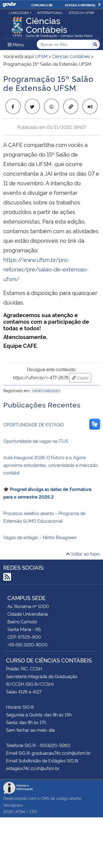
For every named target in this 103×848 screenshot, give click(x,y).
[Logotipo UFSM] (17, 25)
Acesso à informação (82, 5)
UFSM (19, 811)
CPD (33, 811)
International (50, 12)
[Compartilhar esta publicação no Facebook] (13, 106)
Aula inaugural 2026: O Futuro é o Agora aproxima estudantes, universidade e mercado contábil (50, 465)
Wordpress (13, 805)
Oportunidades (46, 390)
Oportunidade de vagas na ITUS (35, 441)
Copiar (83, 377)
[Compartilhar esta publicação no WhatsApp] (51, 106)
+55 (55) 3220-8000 (27, 644)
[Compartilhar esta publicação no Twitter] (32, 106)
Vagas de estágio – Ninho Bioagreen (40, 537)
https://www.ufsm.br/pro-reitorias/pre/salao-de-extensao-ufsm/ (45, 269)
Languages (19, 12)
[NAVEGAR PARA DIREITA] (99, 4)
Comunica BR (41, 5)
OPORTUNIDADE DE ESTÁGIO (33, 424)
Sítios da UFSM (81, 12)
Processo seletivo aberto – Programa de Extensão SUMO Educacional (44, 517)
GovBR (9, 4)
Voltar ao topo (85, 554)
